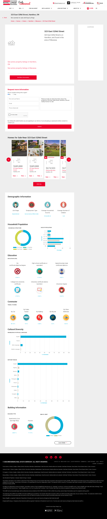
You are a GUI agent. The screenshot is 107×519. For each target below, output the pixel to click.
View (22, 176)
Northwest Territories (66, 466)
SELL (20, 8)
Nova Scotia (74, 466)
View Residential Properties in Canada (11, 478)
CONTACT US (57, 461)
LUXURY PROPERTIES (75, 461)
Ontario (11, 466)
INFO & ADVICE (46, 8)
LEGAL (97, 461)
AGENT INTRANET (91, 461)
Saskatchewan (37, 466)
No (9, 94)
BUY (10, 8)
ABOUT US (76, 8)
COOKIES (94, 463)
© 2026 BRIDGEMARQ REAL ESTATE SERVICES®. (18, 462)
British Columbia (25, 466)
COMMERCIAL (84, 461)
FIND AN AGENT (33, 8)
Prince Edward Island (82, 466)
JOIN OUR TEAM (61, 8)
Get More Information (23, 77)
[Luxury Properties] (74, 3)
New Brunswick (44, 466)
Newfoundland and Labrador (55, 466)
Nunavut (93, 466)
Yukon (89, 466)
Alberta (19, 466)
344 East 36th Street (50, 170)
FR (96, 8)
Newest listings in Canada (25, 478)
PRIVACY (101, 461)
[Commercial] (88, 3)
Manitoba (32, 466)
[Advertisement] (90, 54)
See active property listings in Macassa (22, 68)
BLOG (68, 461)
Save (14, 176)
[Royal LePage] (17, 3)
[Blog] (100, 3)
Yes (15, 94)
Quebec (15, 466)
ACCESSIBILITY (100, 463)
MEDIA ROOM (64, 461)
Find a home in (6, 466)
